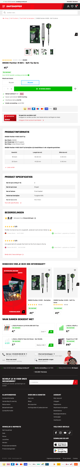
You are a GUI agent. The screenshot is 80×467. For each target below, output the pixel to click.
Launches (5, 439)
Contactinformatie (8, 398)
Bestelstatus (58, 411)
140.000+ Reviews (72, 2)
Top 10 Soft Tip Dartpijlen (27, 18)
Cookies (75, 458)
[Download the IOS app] (61, 444)
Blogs (30, 401)
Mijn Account (58, 398)
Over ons (31, 398)
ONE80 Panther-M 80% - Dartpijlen (39, 300)
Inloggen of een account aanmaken (30, 120)
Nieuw (4, 436)
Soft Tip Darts (14, 18)
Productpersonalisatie (9, 446)
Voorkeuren (57, 420)
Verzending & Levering (9, 401)
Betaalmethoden (7, 407)
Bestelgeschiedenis (60, 414)
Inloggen (56, 401)
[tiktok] (69, 432)
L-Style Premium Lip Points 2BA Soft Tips (25, 326)
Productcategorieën (8, 449)
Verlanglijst (57, 417)
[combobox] (41, 13)
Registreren (57, 404)
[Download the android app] (61, 450)
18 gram (11, 82)
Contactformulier (7, 411)
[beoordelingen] (35, 218)
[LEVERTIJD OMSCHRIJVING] (28, 75)
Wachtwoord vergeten (61, 407)
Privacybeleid (67, 458)
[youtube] (65, 432)
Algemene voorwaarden (53, 458)
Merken (4, 442)
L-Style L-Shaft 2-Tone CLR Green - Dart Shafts (27, 339)
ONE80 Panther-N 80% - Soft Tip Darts (64, 301)
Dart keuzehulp (7, 430)
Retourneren (6, 404)
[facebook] (56, 432)
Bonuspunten (32, 404)
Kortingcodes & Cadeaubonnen (38, 407)
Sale (3, 433)
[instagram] (60, 432)
